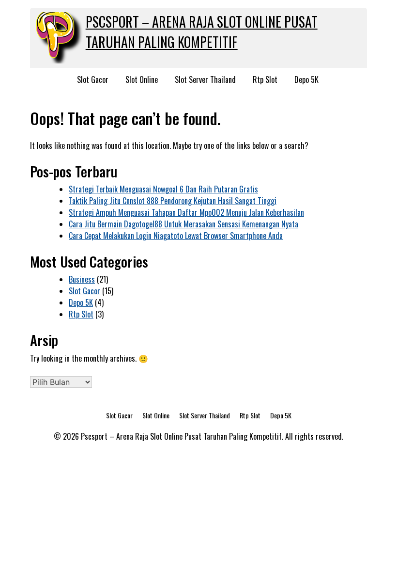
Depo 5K (306, 79)
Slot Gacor (92, 79)
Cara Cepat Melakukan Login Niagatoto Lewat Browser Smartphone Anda (176, 235)
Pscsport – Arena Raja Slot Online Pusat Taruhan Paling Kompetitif (202, 32)
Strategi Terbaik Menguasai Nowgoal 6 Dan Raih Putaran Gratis (163, 189)
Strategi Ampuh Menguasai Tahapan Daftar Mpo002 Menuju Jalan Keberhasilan (186, 212)
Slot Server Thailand (205, 79)
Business (82, 279)
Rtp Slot (265, 79)
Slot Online (141, 79)
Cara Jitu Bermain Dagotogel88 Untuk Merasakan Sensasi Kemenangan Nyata (183, 224)
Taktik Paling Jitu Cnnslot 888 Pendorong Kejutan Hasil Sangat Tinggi (172, 201)
